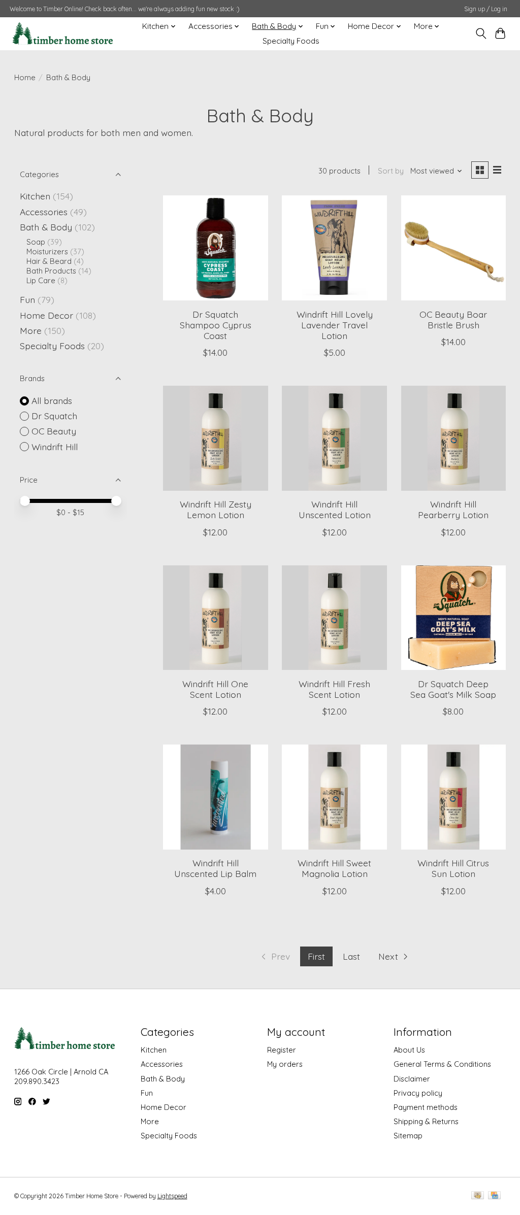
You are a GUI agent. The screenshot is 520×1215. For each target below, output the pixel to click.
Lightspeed (172, 1196)
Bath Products (51, 271)
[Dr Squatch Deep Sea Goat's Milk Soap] (453, 617)
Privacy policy (418, 1093)
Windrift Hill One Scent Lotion (215, 689)
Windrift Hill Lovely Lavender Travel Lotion (335, 325)
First (316, 956)
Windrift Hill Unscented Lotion (335, 509)
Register (281, 1050)
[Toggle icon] (480, 33)
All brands (51, 400)
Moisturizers (47, 251)
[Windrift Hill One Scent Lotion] (215, 617)
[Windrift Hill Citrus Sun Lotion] (453, 797)
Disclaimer (412, 1079)
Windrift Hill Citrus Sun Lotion (453, 868)
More (31, 330)
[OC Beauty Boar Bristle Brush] (453, 247)
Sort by (391, 171)
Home (25, 77)
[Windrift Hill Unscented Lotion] (334, 438)
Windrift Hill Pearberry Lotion (453, 509)
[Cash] (477, 1196)
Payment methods (426, 1107)
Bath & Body (46, 226)
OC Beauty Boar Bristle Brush (453, 319)
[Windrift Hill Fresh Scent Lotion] (334, 617)
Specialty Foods (291, 41)
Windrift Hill (54, 446)
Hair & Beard (49, 261)
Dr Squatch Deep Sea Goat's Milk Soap (453, 689)
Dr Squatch (54, 415)
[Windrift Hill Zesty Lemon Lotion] (215, 438)
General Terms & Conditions (442, 1064)
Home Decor (46, 315)
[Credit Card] (494, 1196)
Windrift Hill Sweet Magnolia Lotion (334, 868)
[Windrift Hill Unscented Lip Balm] (215, 797)
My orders (285, 1064)
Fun (27, 299)
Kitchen (35, 195)
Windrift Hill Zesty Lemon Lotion (215, 509)
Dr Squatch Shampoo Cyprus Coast (215, 325)
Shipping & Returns (426, 1121)
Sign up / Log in (485, 9)
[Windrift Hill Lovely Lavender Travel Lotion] (334, 247)
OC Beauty (53, 430)
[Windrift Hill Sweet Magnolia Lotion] (334, 797)
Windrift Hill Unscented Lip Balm (215, 868)
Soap (35, 242)
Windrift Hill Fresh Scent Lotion (334, 689)
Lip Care (40, 280)
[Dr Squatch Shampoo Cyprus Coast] (215, 247)
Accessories (44, 211)
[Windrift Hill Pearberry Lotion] (453, 438)
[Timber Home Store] (63, 33)
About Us (409, 1050)
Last (351, 956)
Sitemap (408, 1135)
